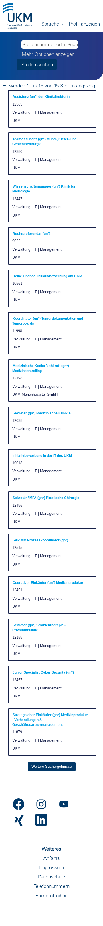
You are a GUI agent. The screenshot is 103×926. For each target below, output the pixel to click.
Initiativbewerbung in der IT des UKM (42, 456)
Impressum (51, 867)
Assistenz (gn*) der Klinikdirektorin (41, 97)
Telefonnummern (52, 886)
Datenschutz (51, 876)
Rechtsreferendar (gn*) (31, 234)
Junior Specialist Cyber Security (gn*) (43, 672)
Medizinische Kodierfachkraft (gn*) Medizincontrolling (40, 368)
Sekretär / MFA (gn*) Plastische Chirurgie (46, 498)
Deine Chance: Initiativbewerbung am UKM (47, 276)
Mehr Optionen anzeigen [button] (48, 54)
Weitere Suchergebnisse (51, 766)
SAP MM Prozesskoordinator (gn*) (40, 540)
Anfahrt (51, 858)
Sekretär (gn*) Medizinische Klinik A (42, 413)
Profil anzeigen (84, 24)
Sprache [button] (50, 24)
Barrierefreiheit (51, 895)
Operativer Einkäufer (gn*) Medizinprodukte (48, 583)
